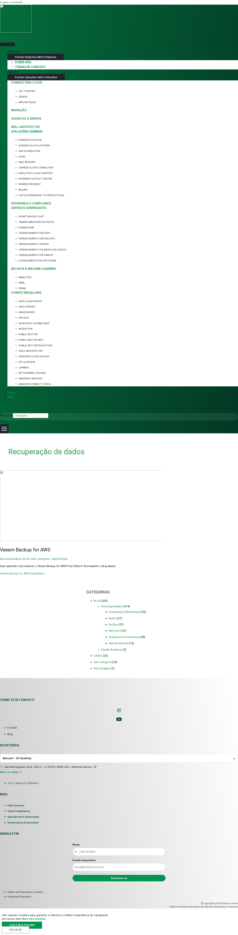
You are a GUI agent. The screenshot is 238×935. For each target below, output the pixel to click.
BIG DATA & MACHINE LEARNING (33, 269)
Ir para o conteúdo (11, 2)
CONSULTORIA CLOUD (26, 82)
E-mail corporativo (84, 860)
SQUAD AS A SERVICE (26, 118)
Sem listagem (102, 668)
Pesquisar (6, 415)
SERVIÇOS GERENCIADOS (28, 208)
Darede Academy (111, 649)
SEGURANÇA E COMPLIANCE (31, 203)
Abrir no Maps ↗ (11, 772)
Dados (112, 618)
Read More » (22, 573)
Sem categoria (40, 559)
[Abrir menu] (4, 428)
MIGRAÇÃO (19, 110)
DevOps (113, 624)
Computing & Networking (124, 612)
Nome (76, 844)
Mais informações (34, 918)
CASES (98, 655)
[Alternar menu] (7, 44)
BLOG (26, 559)
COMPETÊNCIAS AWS (26, 292)
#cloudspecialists (11, 559)
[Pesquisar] (56, 416)
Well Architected (118, 643)
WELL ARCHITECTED (25, 127)
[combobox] (119, 758)
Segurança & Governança (124, 637)
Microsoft (115, 630)
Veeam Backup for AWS (25, 550)
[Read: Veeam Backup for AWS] (95, 540)
